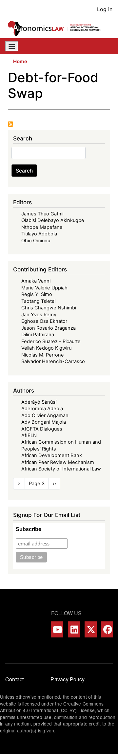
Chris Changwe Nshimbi (48, 308)
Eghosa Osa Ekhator (44, 321)
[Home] (56, 28)
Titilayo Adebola (39, 234)
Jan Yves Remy (38, 315)
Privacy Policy (67, 679)
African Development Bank (51, 455)
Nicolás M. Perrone (42, 355)
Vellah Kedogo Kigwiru (46, 348)
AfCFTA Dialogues (41, 429)
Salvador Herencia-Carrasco (53, 361)
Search (24, 170)
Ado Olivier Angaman (45, 415)
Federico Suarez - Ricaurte (51, 341)
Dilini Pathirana (37, 335)
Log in (104, 9)
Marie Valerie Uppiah (44, 288)
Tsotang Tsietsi (38, 301)
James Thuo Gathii (42, 214)
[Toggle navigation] (11, 46)
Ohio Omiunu (35, 241)
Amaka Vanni (35, 281)
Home (20, 61)
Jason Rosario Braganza (48, 328)
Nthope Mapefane (42, 227)
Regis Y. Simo (36, 294)
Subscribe (28, 529)
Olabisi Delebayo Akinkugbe (52, 220)
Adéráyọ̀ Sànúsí (38, 402)
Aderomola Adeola (42, 409)
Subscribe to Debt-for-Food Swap (10, 124)
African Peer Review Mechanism (57, 462)
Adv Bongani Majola (43, 422)
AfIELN (29, 435)
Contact (14, 679)
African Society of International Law (61, 469)
